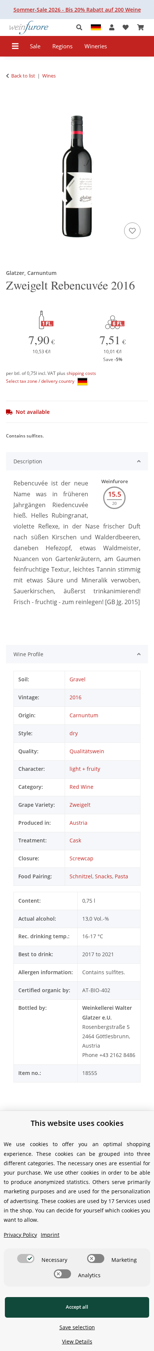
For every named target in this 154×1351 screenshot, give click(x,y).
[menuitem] (35, 46)
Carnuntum (84, 715)
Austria (78, 822)
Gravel (78, 679)
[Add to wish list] (132, 230)
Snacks (103, 876)
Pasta (121, 876)
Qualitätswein (87, 751)
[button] (81, 27)
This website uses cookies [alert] (77, 1123)
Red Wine (81, 786)
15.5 (114, 494)
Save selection (77, 1327)
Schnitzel (81, 876)
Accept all (77, 1306)
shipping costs (81, 373)
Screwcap (81, 858)
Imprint (50, 1234)
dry (74, 733)
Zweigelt (80, 804)
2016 (75, 697)
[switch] (25, 1258)
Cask (75, 840)
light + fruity (85, 768)
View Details (77, 1341)
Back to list (23, 75)
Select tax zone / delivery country (41, 381)
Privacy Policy (20, 1234)
